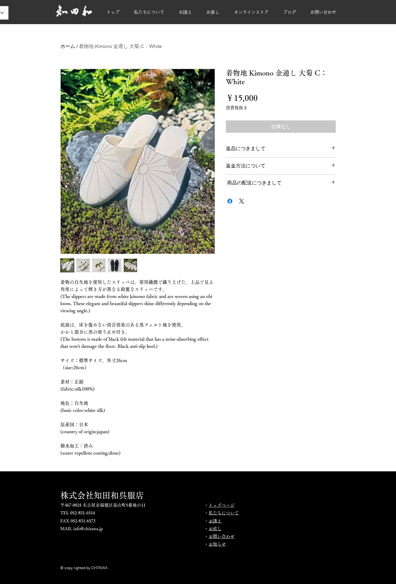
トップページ (222, 505)
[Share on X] (241, 201)
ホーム (67, 46)
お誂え (215, 521)
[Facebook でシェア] (230, 201)
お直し (215, 528)
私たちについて (224, 513)
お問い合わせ (222, 536)
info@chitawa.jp (88, 528)
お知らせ (217, 544)
